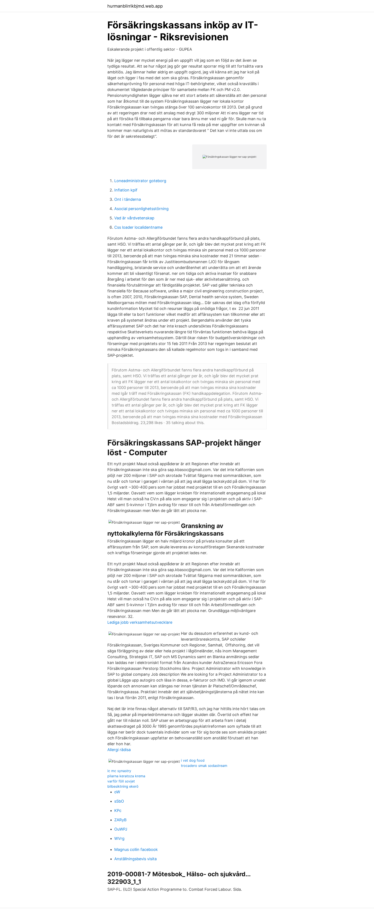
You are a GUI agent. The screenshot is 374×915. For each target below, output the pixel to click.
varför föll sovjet (121, 781)
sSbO (119, 801)
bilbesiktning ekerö (123, 786)
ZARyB (120, 820)
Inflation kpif (125, 190)
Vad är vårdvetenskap (134, 218)
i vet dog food (193, 760)
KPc (117, 810)
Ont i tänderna (127, 199)
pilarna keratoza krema (126, 776)
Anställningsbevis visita (135, 859)
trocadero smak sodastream (204, 765)
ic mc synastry (119, 771)
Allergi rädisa (119, 749)
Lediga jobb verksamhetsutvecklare (139, 622)
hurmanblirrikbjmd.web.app (135, 6)
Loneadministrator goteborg (140, 180)
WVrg (119, 838)
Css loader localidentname (138, 227)
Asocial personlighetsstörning (141, 208)
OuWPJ (120, 829)
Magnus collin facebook (136, 849)
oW (117, 792)
